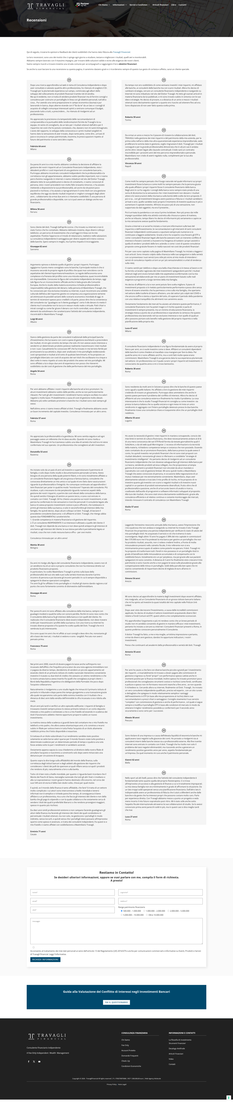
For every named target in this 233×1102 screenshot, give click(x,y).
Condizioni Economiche (131, 1066)
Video (171, 1059)
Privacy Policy (112, 1084)
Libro (173, 5)
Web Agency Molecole (153, 1078)
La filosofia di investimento (180, 1040)
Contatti (182, 5)
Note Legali (122, 1084)
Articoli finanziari (161, 5)
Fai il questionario (116, 1002)
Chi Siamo (103, 5)
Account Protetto (128, 1050)
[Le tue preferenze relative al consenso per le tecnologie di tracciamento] (228, 1097)
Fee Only (125, 1045)
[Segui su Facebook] (29, 1062)
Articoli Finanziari (176, 1053)
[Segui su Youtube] (39, 1062)
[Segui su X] (34, 1062)
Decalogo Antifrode (177, 1048)
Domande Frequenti (129, 1055)
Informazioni (119, 5)
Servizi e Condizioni (138, 5)
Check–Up (125, 1061)
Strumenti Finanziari (177, 1043)
